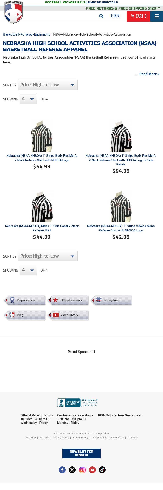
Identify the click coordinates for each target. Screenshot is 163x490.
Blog (20, 315)
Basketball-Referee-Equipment (26, 34)
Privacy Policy (61, 437)
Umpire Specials (103, 2)
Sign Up (130, 454)
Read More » (149, 74)
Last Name (74, 409)
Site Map (31, 437)
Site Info (44, 437)
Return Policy (80, 437)
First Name (36, 409)
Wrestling (120, 442)
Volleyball (91, 442)
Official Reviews (71, 300)
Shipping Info (99, 437)
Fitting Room (112, 300)
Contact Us (117, 437)
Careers (132, 437)
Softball (62, 442)
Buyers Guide (26, 300)
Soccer (37, 442)
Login (115, 16)
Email (108, 409)
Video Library (69, 315)
